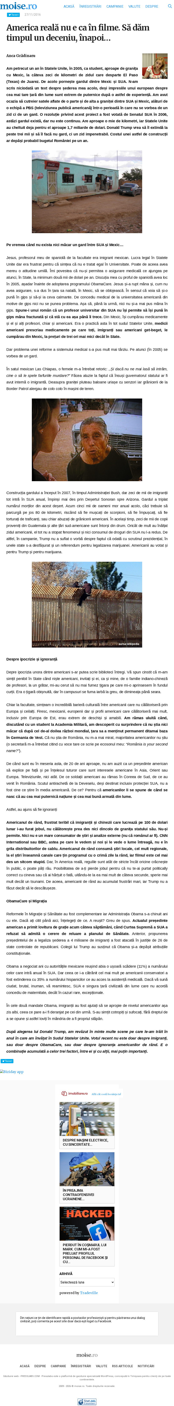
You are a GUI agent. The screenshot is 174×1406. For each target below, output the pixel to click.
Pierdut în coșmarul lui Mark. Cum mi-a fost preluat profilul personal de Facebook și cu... (85, 1253)
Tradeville (89, 1293)
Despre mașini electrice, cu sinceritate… (85, 1142)
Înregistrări (90, 6)
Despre (151, 6)
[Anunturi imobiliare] (72, 1093)
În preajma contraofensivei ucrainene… (78, 1194)
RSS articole (122, 1366)
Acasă (69, 6)
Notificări (146, 1366)
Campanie (115, 6)
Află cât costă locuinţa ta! (106, 1094)
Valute (134, 6)
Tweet (14, 14)
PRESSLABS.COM (30, 1376)
